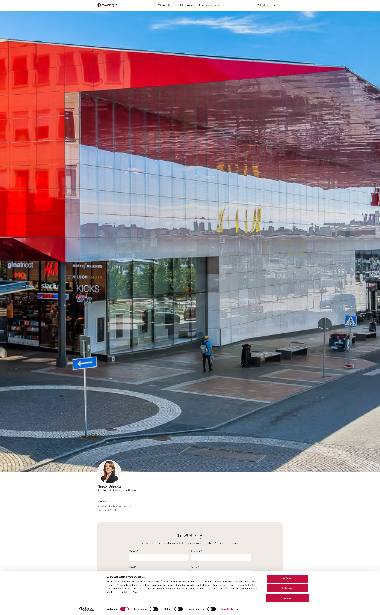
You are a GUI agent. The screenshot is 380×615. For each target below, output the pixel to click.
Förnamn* (133, 551)
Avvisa (287, 598)
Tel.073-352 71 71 (106, 509)
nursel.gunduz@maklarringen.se (114, 506)
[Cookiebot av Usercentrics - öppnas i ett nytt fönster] (87, 609)
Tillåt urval (287, 588)
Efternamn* (196, 551)
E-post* (132, 567)
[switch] (154, 609)
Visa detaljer (227, 609)
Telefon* (195, 567)
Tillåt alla (287, 578)
